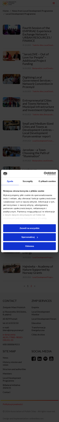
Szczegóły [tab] (28, 181)
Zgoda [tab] (10, 181)
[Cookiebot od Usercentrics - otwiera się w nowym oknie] (44, 173)
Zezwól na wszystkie (29, 228)
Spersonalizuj (28, 237)
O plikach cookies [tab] (47, 181)
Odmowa (29, 246)
